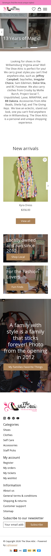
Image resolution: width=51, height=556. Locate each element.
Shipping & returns (15, 501)
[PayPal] (29, 551)
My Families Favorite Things (25, 367)
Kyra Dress (25, 205)
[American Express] (25, 551)
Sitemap (8, 511)
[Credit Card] (11, 551)
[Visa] (20, 551)
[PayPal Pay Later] (34, 551)
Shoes (6, 430)
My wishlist (10, 478)
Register (8, 462)
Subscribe (37, 524)
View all (25, 221)
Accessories (10, 445)
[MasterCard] (15, 551)
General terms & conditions (20, 495)
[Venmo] (39, 551)
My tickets (9, 473)
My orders (9, 468)
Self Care (8, 440)
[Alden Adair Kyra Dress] (25, 179)
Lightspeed (11, 545)
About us (8, 490)
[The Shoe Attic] (12, 9)
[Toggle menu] (45, 9)
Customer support (14, 506)
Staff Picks (9, 450)
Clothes (7, 435)
